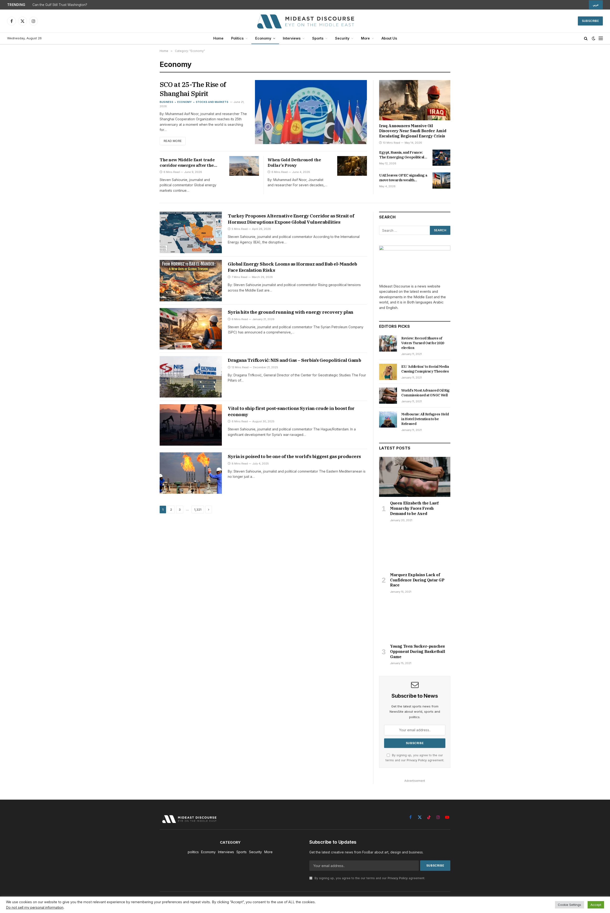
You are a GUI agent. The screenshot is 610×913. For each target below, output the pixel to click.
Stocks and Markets (212, 102)
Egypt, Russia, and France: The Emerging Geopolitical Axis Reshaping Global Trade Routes (403, 155)
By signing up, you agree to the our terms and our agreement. (369, 878)
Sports (317, 38)
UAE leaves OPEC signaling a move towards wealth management (403, 178)
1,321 (197, 509)
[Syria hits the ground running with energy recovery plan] (191, 328)
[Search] (586, 38)
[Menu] (601, 38)
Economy (263, 38)
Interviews (291, 38)
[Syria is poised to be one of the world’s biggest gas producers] (191, 473)
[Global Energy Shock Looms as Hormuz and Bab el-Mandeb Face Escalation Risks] (191, 280)
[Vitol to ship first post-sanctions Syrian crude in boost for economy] (191, 425)
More (365, 38)
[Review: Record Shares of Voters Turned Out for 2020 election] (388, 343)
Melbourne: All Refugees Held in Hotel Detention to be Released (425, 419)
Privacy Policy (417, 760)
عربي (596, 4)
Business (166, 102)
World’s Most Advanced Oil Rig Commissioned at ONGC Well (425, 392)
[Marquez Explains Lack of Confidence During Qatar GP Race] (414, 549)
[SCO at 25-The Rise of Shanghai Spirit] (311, 112)
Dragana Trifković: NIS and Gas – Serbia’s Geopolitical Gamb (294, 360)
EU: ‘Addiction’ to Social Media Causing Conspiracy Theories (425, 368)
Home (218, 38)
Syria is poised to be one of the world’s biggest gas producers (294, 456)
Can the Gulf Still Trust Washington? (59, 5)
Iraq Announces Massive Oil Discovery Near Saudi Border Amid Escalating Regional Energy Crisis (412, 131)
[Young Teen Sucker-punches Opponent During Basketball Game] (414, 620)
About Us (389, 38)
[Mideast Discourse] (305, 21)
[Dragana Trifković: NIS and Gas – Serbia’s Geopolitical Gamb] (191, 377)
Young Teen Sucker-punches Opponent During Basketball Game (417, 651)
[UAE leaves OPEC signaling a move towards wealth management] (441, 180)
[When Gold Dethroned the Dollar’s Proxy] (352, 166)
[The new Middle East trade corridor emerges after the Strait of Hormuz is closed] (244, 166)
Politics (237, 38)
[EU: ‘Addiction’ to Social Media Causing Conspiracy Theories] (388, 372)
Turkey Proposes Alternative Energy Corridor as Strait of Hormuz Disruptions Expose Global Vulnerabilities (291, 219)
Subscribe (590, 21)
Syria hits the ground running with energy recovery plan (290, 312)
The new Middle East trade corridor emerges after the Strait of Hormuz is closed (187, 162)
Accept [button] (595, 905)
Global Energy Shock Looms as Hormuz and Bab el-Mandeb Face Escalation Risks (292, 267)
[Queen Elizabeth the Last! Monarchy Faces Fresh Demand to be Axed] (414, 477)
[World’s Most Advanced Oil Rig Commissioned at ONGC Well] (388, 396)
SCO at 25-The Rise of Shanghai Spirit (193, 89)
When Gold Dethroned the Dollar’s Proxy (294, 162)
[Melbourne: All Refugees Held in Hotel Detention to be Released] (388, 419)
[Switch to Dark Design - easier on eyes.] (593, 38)
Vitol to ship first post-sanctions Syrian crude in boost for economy (291, 411)
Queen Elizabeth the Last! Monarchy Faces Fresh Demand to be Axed (414, 508)
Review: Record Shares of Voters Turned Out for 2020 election (422, 343)
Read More (173, 141)
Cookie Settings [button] (569, 905)
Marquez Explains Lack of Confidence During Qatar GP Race (417, 580)
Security (342, 38)
